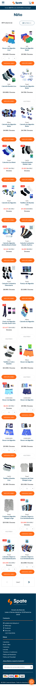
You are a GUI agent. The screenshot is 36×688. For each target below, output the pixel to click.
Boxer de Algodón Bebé (27, 49)
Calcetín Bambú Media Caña (27, 163)
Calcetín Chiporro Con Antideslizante (27, 517)
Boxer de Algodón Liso (8, 49)
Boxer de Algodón (27, 362)
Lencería (5, 649)
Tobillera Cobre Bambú (8, 363)
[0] (30, 3)
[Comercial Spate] (17, 3)
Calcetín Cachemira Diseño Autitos (27, 244)
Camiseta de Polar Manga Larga (27, 479)
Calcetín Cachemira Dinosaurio (9, 284)
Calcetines (6, 642)
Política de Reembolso (9, 654)
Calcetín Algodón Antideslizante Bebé (9, 244)
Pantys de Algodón (27, 283)
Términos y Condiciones (10, 652)
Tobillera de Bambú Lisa (27, 203)
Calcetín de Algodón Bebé (27, 87)
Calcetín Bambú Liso (9, 86)
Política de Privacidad (9, 657)
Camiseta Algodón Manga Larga (9, 517)
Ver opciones (27, 63)
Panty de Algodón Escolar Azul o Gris (9, 322)
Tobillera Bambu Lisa (9, 479)
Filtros (27, 23)
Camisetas (6, 647)
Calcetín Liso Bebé (9, 162)
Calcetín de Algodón (9, 203)
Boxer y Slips (6, 644)
